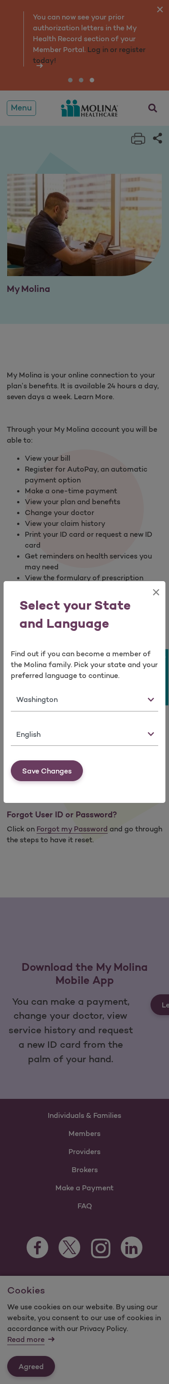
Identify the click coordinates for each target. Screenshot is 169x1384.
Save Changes (47, 770)
